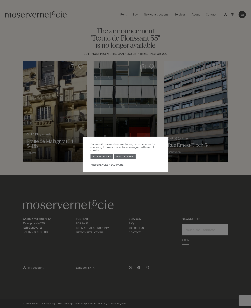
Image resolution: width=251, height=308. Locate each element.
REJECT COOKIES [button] (125, 156)
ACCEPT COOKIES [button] (102, 156)
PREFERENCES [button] (99, 165)
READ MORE (116, 165)
